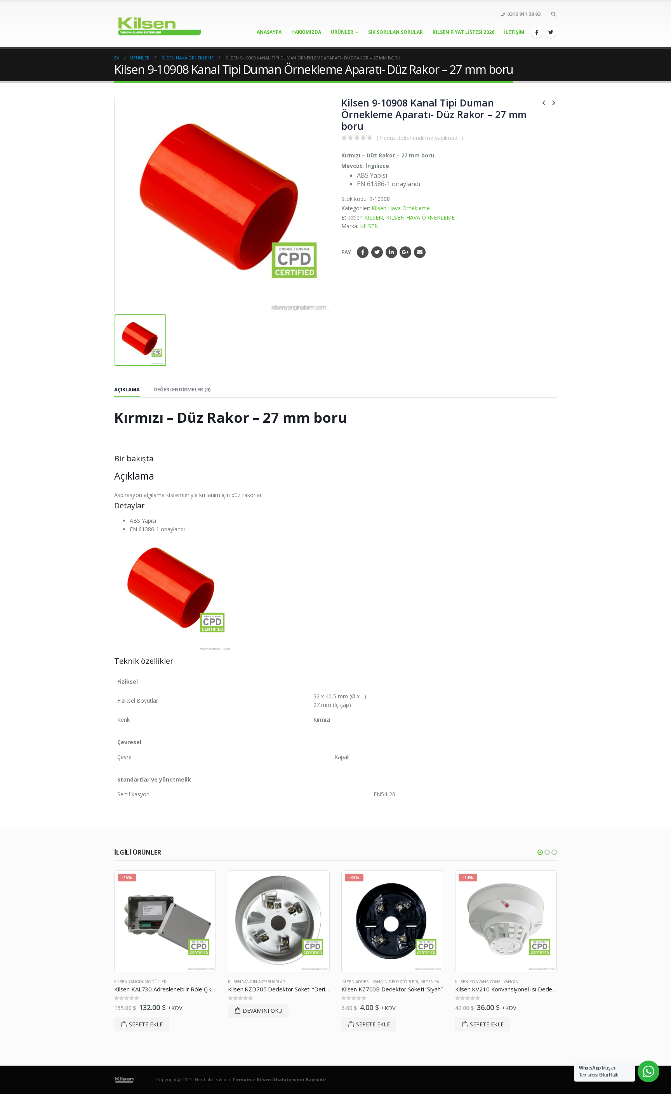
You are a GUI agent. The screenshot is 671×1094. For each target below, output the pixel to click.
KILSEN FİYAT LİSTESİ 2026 (463, 32)
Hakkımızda (306, 32)
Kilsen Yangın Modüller (140, 981)
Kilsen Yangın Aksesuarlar (256, 981)
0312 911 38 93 (524, 14)
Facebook (363, 252)
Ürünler (342, 32)
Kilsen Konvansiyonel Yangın (486, 981)
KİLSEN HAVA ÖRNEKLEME (420, 217)
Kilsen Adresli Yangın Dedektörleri (379, 981)
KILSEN (369, 226)
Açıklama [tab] (127, 389)
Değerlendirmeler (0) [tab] (181, 389)
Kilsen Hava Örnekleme (401, 208)
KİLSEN (373, 217)
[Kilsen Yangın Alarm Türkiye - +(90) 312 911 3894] (162, 24)
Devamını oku (262, 1010)
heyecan (377, 252)
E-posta (420, 252)
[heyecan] (550, 32)
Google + (405, 252)
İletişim (514, 32)
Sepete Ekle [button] (146, 1024)
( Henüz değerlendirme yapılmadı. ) (420, 137)
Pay (346, 252)
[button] (540, 852)
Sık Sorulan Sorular (395, 32)
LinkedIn (391, 252)
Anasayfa (269, 32)
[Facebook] (536, 32)
